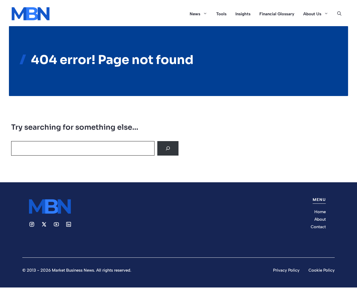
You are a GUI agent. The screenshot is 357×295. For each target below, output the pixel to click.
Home (320, 211)
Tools (221, 13)
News (195, 13)
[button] (339, 14)
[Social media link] (32, 224)
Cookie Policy (321, 270)
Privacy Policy (286, 270)
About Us (312, 13)
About (320, 219)
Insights (242, 13)
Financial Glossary (276, 13)
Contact (318, 226)
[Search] (167, 148)
